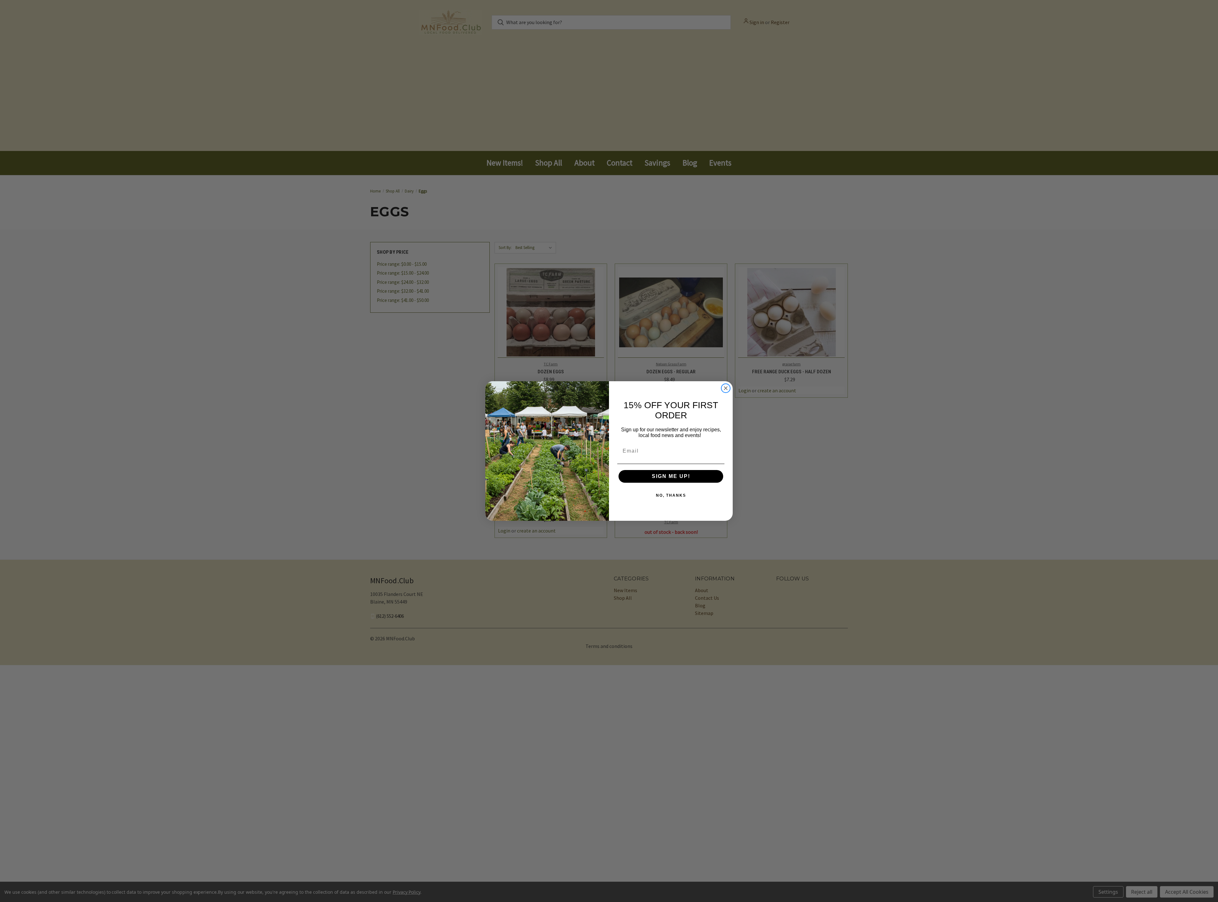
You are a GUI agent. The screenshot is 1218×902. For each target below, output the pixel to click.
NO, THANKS (671, 495)
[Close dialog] (726, 388)
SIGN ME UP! (671, 476)
